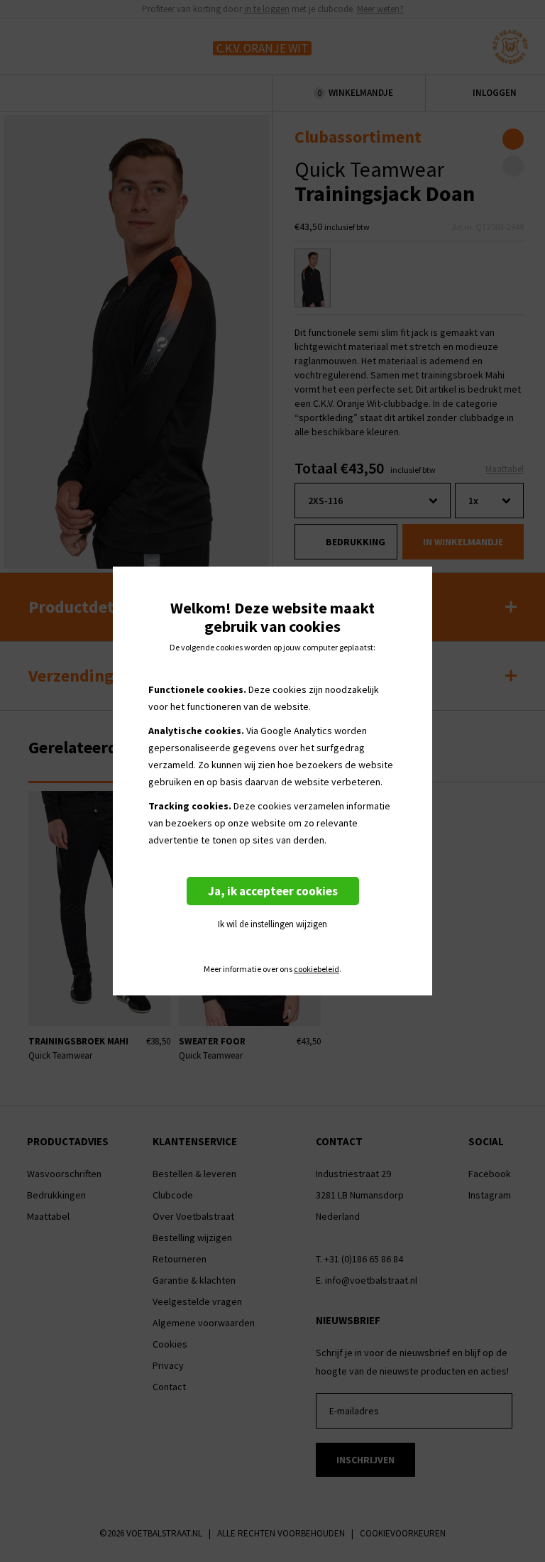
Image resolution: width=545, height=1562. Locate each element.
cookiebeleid (316, 969)
